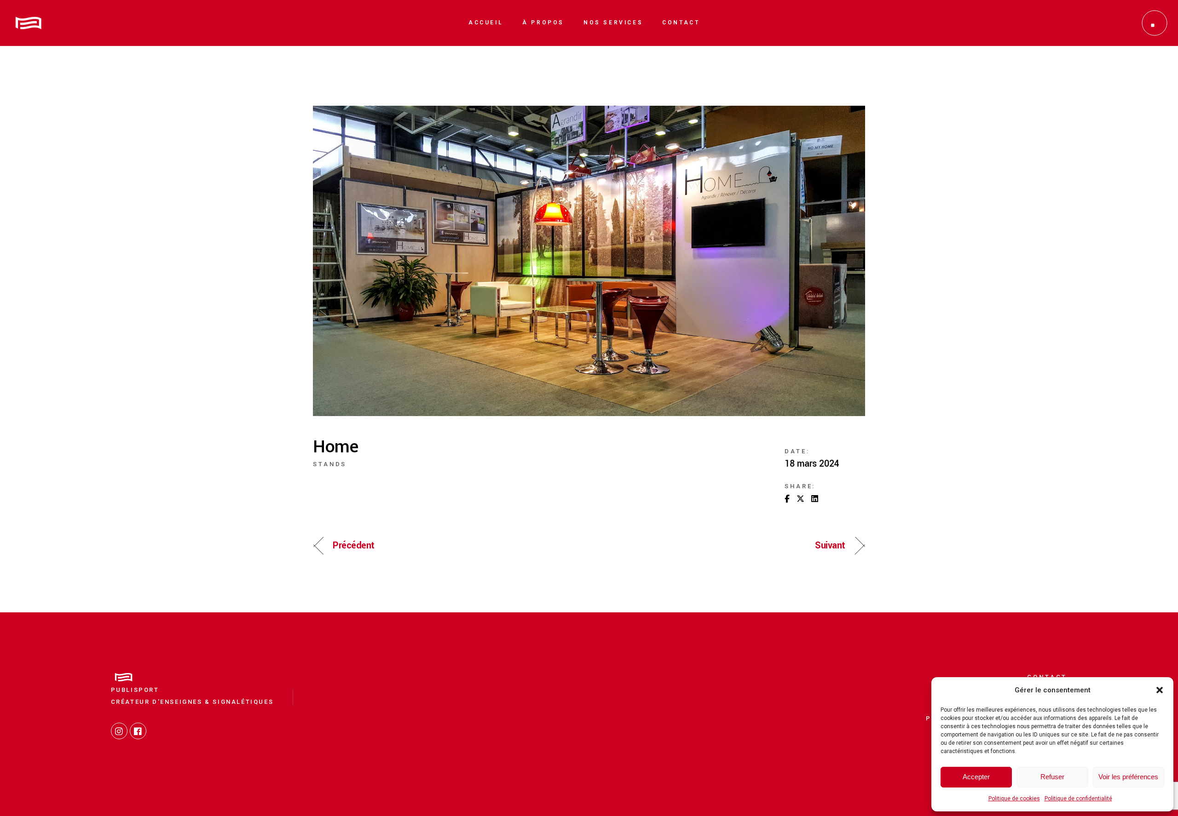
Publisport (135, 689)
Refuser (1052, 777)
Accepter (976, 777)
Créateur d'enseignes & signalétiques (192, 701)
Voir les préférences (1128, 777)
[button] (1159, 690)
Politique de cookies (1014, 798)
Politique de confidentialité (1078, 798)
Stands (329, 464)
